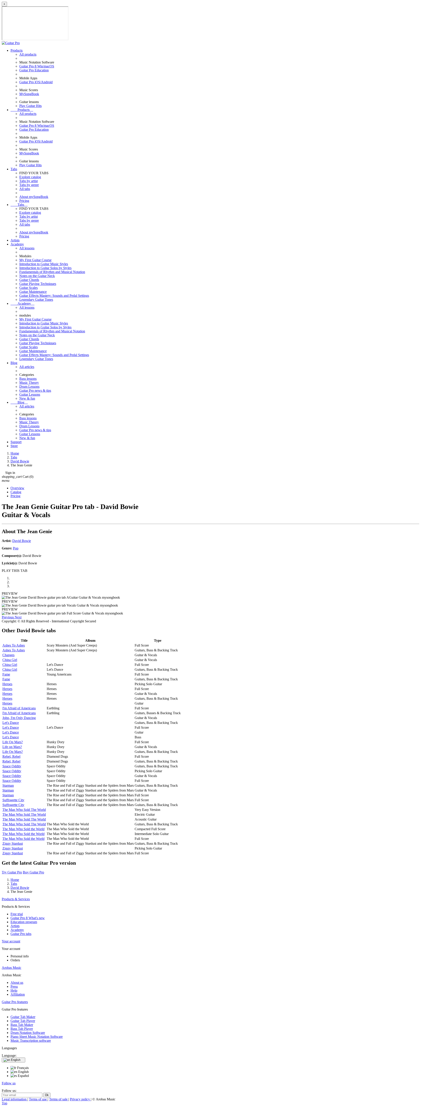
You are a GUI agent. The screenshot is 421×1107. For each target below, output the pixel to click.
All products (27, 54)
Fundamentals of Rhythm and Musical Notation (52, 272)
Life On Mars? (12, 742)
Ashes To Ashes (13, 645)
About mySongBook (33, 197)
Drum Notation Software (28, 1033)
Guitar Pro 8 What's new (28, 918)
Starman (8, 785)
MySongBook (29, 94)
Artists (15, 240)
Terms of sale (58, 1099)
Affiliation (18, 994)
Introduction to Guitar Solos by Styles (45, 268)
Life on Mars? (12, 747)
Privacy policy (80, 1099)
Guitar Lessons (29, 394)
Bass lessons (28, 378)
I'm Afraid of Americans (19, 708)
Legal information (14, 1099)
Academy (17, 244)
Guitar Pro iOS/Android (36, 82)
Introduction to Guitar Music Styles (43, 264)
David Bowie (21, 541)
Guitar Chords (29, 280)
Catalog (16, 492)
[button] (8, 617)
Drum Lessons (29, 386)
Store (14, 446)
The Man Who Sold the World (23, 829)
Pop (15, 548)
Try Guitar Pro (12, 872)
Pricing (24, 201)
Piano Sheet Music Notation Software (37, 1036)
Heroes (7, 684)
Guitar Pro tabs (21, 934)
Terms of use (38, 1099)
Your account (11, 941)
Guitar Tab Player (23, 1021)
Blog (14, 363)
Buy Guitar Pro (33, 872)
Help (14, 990)
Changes (8, 655)
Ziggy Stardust (12, 843)
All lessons (26, 248)
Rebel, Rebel (11, 756)
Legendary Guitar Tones (36, 299)
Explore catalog (30, 177)
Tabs (14, 169)
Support (16, 442)
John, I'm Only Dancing (19, 718)
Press (14, 986)
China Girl (9, 660)
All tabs (24, 189)
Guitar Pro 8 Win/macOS (36, 66)
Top (4, 1103)
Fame (6, 674)
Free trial (17, 914)
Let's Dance (10, 723)
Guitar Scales (28, 288)
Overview (17, 488)
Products (17, 50)
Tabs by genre (29, 185)
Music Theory (29, 382)
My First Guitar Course (35, 260)
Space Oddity (11, 766)
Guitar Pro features (15, 1002)
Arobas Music (11, 967)
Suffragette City (13, 800)
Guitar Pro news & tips (35, 390)
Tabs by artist (28, 181)
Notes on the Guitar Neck (37, 276)
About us (17, 982)
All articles (26, 367)
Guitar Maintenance (33, 292)
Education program (24, 922)
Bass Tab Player (22, 1029)
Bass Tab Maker (22, 1025)
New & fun (27, 398)
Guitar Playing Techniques (37, 284)
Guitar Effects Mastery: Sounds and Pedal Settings (54, 295)
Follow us (9, 1083)
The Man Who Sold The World (24, 810)
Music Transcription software (31, 1040)
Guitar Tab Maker (23, 1017)
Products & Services (16, 899)
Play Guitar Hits (30, 106)
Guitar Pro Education (34, 70)
